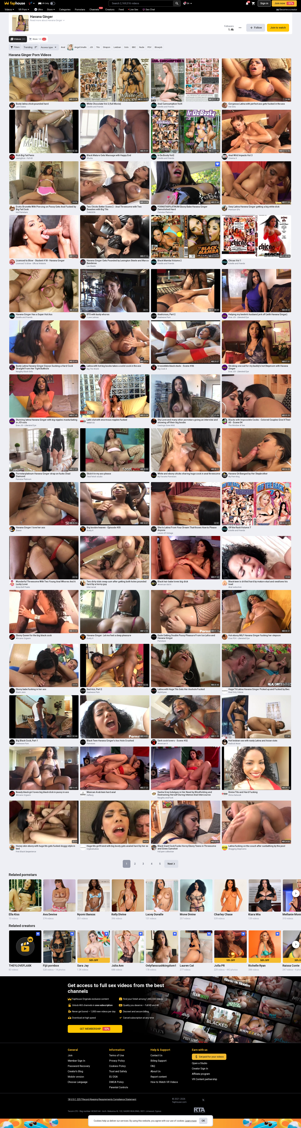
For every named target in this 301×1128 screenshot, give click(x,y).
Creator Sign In (200, 1068)
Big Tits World (93, 369)
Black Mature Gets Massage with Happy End (109, 155)
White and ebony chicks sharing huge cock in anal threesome (189, 473)
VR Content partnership (204, 1079)
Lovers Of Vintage (165, 533)
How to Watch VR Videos (164, 1082)
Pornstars (80, 9)
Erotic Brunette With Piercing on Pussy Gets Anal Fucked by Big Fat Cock (46, 208)
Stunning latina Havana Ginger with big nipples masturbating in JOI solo (46, 421)
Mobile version (76, 1076)
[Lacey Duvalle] (162, 895)
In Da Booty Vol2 (166, 155)
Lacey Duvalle (154, 914)
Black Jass (21, 692)
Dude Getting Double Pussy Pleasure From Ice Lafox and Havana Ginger (186, 636)
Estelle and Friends (95, 107)
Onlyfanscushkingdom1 (161, 965)
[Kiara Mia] (264, 895)
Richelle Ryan (257, 965)
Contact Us (156, 1055)
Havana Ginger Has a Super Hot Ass (34, 314)
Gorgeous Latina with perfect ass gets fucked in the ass (256, 104)
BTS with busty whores (98, 314)
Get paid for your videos (211, 1057)
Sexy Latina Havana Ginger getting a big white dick (253, 206)
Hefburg (90, 795)
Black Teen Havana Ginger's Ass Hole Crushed (110, 740)
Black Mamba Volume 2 (170, 260)
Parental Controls (118, 1087)
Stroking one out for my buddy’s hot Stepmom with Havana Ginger (258, 367)
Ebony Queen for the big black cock (34, 635)
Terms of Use (116, 1055)
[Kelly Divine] (127, 895)
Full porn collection (166, 852)
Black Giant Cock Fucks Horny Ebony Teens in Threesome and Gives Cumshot (187, 847)
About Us (155, 1071)
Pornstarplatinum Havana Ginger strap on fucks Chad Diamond (43, 475)
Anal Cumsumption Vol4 (170, 104)
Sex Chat (150, 9)
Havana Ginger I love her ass (30, 527)
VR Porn (22, 9)
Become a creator (288, 9)
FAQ (152, 1066)
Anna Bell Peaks (23, 587)
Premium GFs (234, 210)
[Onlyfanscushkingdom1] (162, 946)
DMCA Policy (116, 1082)
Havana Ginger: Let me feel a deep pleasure (109, 635)
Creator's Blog (75, 1071)
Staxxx (18, 530)
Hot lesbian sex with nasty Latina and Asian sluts (252, 740)
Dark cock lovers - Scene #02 (173, 740)
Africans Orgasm (23, 638)
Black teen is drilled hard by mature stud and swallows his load (258, 582)
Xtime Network (234, 795)
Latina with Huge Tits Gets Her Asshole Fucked (181, 689)
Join (70, 1055)
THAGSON (91, 212)
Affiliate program (201, 1073)
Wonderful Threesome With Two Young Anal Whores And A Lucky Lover (46, 582)
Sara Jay (83, 965)
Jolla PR (219, 965)
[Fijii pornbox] (59, 946)
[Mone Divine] (196, 895)
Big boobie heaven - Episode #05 (104, 527)
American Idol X (164, 584)
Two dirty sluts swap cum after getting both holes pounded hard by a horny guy (116, 582)
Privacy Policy (117, 1060)
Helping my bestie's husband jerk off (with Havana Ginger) (257, 314)
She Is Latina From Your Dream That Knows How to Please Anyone (187, 528)
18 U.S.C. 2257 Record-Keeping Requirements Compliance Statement (102, 1099)
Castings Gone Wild (166, 425)
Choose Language (77, 1082)
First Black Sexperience (26, 852)
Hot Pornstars (22, 212)
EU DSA (113, 1076)
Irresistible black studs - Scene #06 (176, 366)
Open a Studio (199, 1063)
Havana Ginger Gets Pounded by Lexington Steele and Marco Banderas (118, 261)
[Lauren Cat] (196, 946)
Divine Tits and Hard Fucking (243, 792)
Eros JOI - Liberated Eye (238, 317)
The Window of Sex (236, 425)
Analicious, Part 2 (166, 314)
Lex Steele (91, 266)
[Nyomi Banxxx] (93, 895)
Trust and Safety (118, 1071)
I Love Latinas (93, 317)
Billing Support (158, 1060)
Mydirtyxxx (162, 692)
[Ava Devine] (59, 895)
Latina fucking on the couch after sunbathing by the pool (256, 846)
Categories (65, 9)
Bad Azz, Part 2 (94, 689)
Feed (121, 9)
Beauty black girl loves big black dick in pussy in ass (42, 792)
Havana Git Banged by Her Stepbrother (248, 473)
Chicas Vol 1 (234, 260)
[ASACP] (199, 1110)
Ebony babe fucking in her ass (31, 689)
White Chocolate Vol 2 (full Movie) (104, 104)
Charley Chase (223, 914)
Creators (109, 9)
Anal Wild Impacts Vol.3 (240, 155)
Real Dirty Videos (235, 692)
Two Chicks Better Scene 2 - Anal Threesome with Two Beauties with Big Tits (114, 208)
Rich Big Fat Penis (25, 155)
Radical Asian (234, 744)
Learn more (191, 1121)
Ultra (40, 9)
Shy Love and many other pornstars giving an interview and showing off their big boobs (188, 421)
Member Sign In (76, 1060)
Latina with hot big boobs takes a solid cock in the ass (114, 366)
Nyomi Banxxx (86, 914)
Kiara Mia (254, 914)
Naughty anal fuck (165, 798)
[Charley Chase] (230, 895)
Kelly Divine (118, 914)
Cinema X (232, 158)
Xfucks (90, 158)
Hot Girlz (232, 107)
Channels (96, 9)
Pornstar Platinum (165, 212)
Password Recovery (79, 1066)
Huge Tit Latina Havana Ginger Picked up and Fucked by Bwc (259, 689)
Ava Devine (50, 914)
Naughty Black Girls (24, 371)
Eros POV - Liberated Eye (239, 638)
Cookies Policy (117, 1066)
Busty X (90, 530)
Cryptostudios (93, 849)
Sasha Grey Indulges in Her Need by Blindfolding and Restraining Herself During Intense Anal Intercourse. (185, 793)
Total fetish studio (94, 477)
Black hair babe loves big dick (173, 581)
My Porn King (234, 477)
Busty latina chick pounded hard (32, 104)
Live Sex (134, 9)
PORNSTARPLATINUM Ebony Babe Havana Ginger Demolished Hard (182, 208)
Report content (158, 1076)
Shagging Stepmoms (237, 849)
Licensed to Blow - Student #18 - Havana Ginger (40, 260)
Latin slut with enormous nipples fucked (107, 420)
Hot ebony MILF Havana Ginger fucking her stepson (254, 635)
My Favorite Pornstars (167, 477)
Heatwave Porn (164, 317)
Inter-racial (91, 587)
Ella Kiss (14, 914)
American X (163, 744)
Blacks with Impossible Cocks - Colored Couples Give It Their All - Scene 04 (259, 421)
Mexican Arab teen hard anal (101, 792)
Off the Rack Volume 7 (239, 527)
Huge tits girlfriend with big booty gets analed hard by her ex (117, 846)
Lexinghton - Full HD (24, 158)
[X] (203, 1100)
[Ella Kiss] (25, 895)
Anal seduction (235, 587)
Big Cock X (162, 369)
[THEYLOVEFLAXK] (25, 946)
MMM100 (91, 423)
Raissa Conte (291, 965)
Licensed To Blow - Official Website (31, 263)
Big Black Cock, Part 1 (27, 740)
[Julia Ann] (127, 946)
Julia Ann (117, 965)
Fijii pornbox (51, 965)
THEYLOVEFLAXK (20, 965)
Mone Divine (188, 914)
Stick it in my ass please (99, 473)
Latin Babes (21, 107)
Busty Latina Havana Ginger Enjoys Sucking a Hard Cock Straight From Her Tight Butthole (44, 367)
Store (50, 9)
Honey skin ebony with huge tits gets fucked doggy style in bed (45, 847)
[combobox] (141, 3)
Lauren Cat (187, 965)
